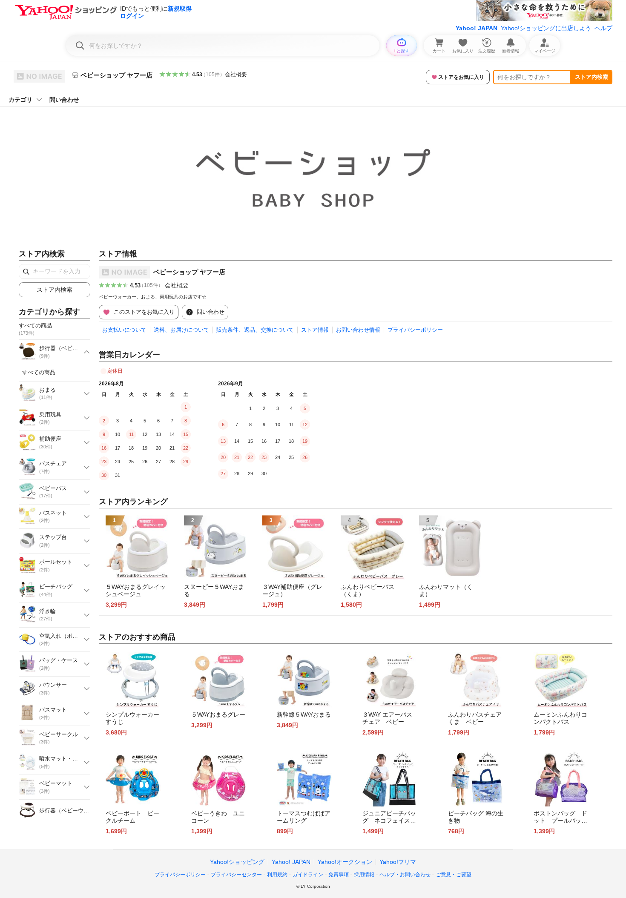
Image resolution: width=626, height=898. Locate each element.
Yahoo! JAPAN (476, 28)
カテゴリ (20, 99)
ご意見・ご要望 (453, 875)
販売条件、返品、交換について (255, 330)
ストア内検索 (591, 77)
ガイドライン (308, 875)
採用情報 (364, 875)
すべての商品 (38, 372)
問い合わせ (64, 99)
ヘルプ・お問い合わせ (405, 875)
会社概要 (236, 74)
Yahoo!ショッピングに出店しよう (546, 28)
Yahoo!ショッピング (237, 861)
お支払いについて (124, 330)
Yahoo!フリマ (397, 861)
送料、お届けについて (181, 330)
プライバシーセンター (236, 875)
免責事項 (338, 875)
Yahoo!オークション (345, 861)
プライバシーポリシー (415, 330)
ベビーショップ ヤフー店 (189, 271)
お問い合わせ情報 (358, 330)
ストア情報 (315, 330)
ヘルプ (603, 28)
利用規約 (277, 875)
